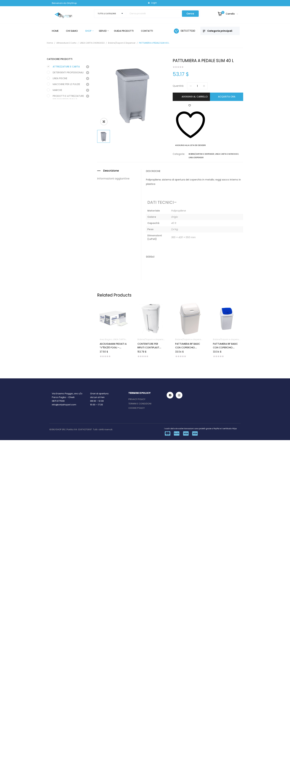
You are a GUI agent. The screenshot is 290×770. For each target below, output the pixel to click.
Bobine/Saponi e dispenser (121, 42)
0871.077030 (58, 401)
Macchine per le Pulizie (66, 84)
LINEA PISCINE (60, 78)
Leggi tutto (227, 338)
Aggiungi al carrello (195, 96)
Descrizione (111, 171)
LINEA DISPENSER (196, 157)
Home (50, 42)
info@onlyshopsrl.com (64, 404)
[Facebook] (170, 395)
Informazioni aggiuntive (113, 178)
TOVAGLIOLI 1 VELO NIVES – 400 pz (223, 350)
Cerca (190, 13)
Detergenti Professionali (68, 72)
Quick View (118, 309)
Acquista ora (226, 96)
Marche (57, 90)
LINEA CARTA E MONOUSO (92, 42)
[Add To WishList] (109, 309)
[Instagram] (179, 395)
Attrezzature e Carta (66, 42)
